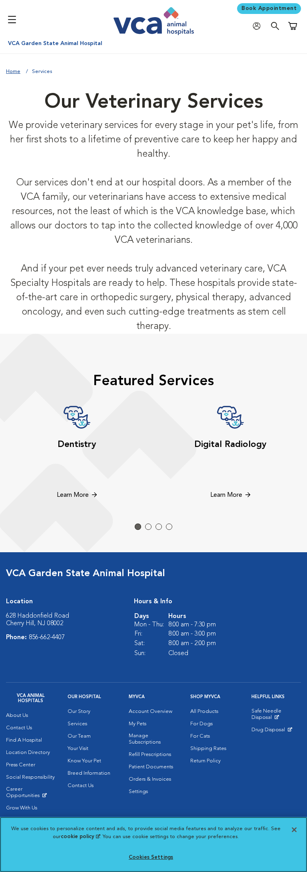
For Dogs (201, 723)
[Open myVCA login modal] (258, 26)
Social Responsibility (30, 777)
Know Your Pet (84, 761)
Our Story (79, 711)
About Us (17, 715)
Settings (138, 791)
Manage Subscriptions (145, 739)
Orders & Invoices (150, 779)
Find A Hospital (24, 740)
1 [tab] (138, 527)
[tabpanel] (77, 453)
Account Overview (150, 711)
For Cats (200, 736)
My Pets (137, 723)
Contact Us (19, 727)
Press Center (20, 765)
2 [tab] (148, 527)
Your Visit (78, 748)
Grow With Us (21, 808)
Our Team (79, 736)
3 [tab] (158, 527)
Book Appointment (269, 8)
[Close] (294, 830)
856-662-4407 (47, 637)
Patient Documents (151, 767)
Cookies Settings (151, 857)
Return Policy (205, 761)
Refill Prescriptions (150, 754)
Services (77, 723)
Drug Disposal (271, 731)
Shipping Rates (208, 748)
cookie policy (80, 836)
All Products (204, 711)
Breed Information (89, 773)
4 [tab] (169, 527)
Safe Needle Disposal (276, 716)
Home (13, 71)
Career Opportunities (31, 794)
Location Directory (28, 752)
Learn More (73, 495)
